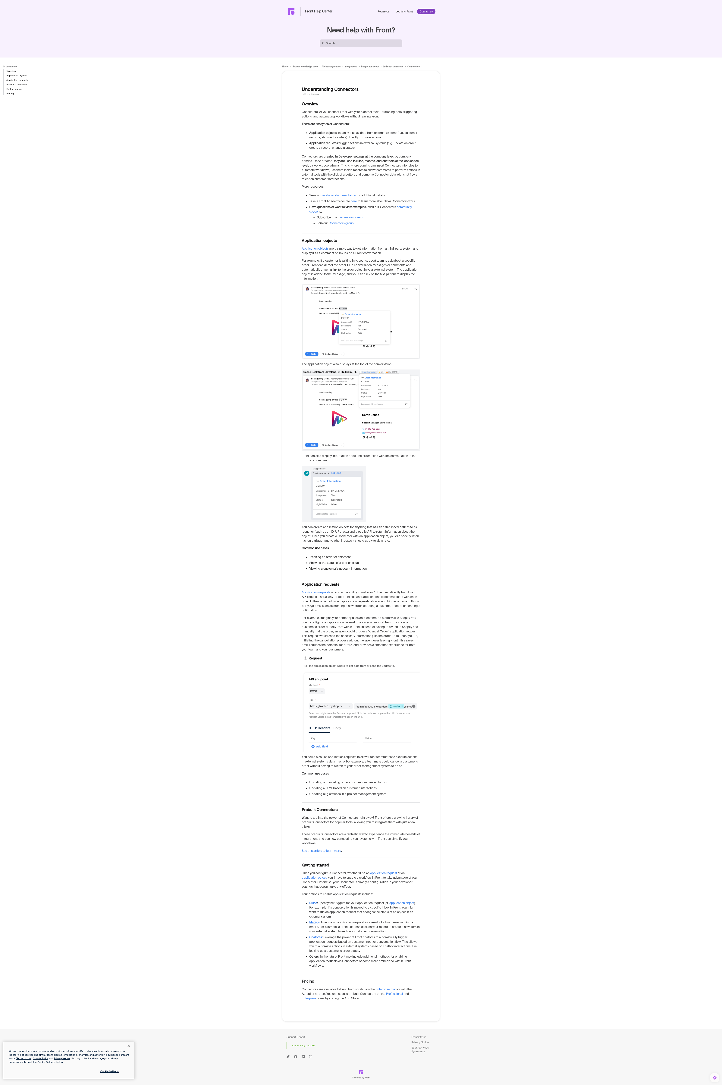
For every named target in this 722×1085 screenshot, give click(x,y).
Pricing (10, 93)
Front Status (418, 1037)
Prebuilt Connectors (16, 84)
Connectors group (341, 223)
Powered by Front (361, 1078)
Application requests (17, 80)
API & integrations (331, 66)
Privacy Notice (420, 1042)
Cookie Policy (40, 1058)
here (354, 201)
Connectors (413, 66)
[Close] (128, 1046)
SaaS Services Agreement (420, 1049)
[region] (69, 1060)
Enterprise (309, 998)
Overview (11, 71)
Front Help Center (318, 11)
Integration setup (370, 66)
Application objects (16, 75)
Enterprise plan (386, 989)
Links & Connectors (393, 66)
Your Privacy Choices (303, 1045)
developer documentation (338, 195)
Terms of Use (23, 1058)
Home (285, 66)
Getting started (14, 89)
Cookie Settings (109, 1071)
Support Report (296, 1037)
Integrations (351, 66)
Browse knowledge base (305, 66)
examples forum (351, 217)
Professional (394, 994)
